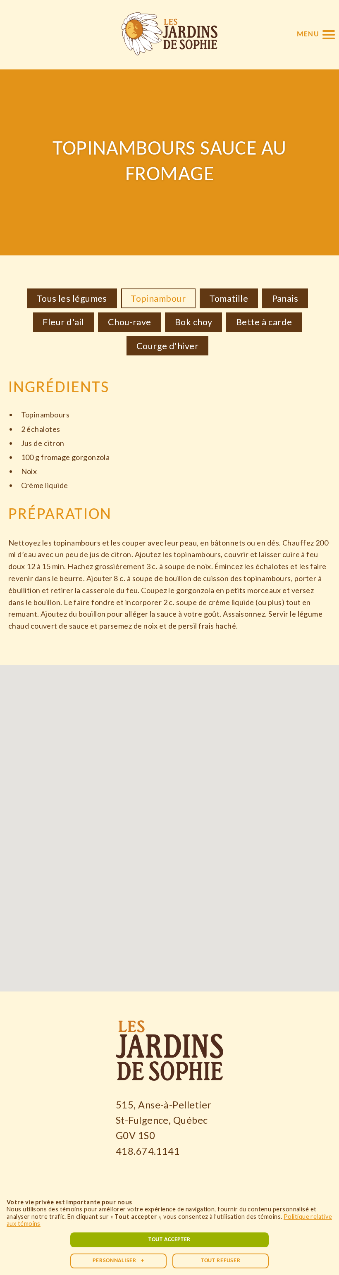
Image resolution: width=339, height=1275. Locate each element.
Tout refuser (221, 1261)
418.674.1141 (148, 1151)
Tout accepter (169, 1240)
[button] (316, 34)
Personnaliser (118, 1261)
